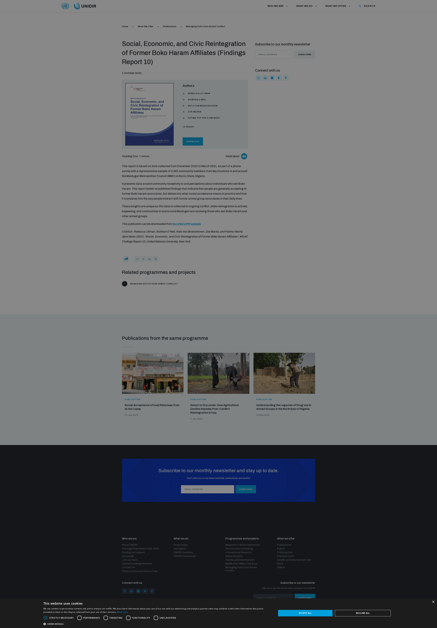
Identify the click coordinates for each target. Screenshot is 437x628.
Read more (122, 612)
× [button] (433, 602)
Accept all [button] (305, 613)
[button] (156, 623)
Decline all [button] (363, 613)
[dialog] (218, 613)
